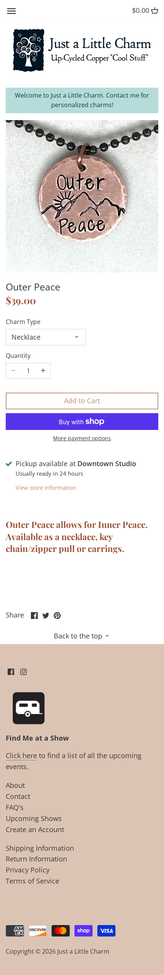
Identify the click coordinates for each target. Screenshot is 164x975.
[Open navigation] (11, 11)
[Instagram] (23, 671)
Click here (21, 755)
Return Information (36, 858)
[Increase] (43, 370)
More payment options (82, 438)
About (15, 785)
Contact (18, 796)
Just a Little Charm (83, 951)
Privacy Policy (28, 869)
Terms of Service (32, 880)
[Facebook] (11, 671)
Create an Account (35, 829)
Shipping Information (40, 848)
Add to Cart (82, 400)
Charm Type (23, 322)
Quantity (18, 355)
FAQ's (15, 807)
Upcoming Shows (34, 818)
